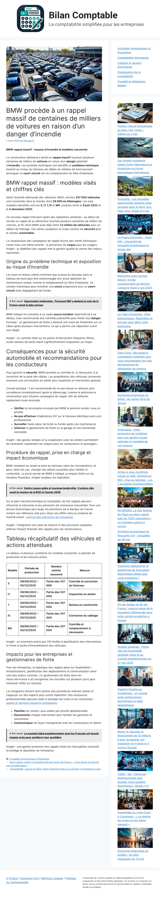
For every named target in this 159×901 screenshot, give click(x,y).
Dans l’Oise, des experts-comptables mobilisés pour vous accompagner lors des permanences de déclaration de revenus (135, 360)
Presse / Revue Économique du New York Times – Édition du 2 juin (135, 130)
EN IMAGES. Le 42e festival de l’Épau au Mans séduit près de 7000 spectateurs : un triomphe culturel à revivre (135, 518)
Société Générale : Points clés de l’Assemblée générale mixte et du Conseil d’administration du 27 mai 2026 (134, 654)
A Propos (12, 878)
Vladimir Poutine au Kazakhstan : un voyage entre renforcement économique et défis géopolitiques (132, 697)
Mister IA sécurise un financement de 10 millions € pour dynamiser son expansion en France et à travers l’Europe (134, 739)
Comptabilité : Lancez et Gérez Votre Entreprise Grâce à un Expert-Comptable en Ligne (55, 769)
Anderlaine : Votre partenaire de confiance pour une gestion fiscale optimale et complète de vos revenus (133, 437)
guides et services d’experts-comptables (31, 703)
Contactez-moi (29, 878)
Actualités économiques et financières (29, 759)
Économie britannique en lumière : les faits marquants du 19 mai (133, 854)
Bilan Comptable (83, 15)
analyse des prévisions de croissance (49, 517)
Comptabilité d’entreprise (133, 57)
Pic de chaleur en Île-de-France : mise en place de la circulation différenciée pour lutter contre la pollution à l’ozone (135, 612)
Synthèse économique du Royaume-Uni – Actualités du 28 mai (134, 535)
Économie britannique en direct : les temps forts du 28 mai (134, 399)
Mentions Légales (52, 878)
